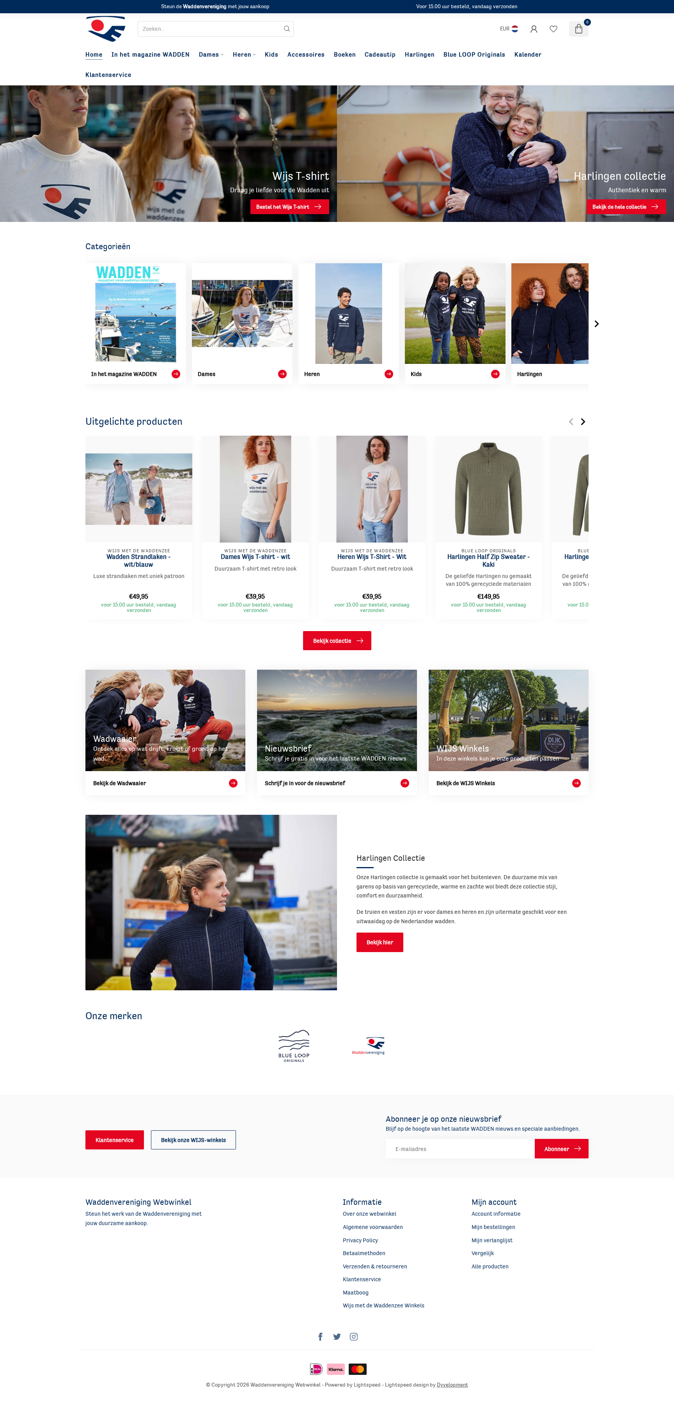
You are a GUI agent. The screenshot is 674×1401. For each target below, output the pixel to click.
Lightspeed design (407, 1385)
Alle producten (490, 1266)
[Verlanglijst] (553, 29)
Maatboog (356, 1292)
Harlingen (420, 54)
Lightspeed (367, 1385)
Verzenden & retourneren (375, 1266)
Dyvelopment (452, 1385)
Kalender (528, 54)
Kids (271, 54)
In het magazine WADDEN (151, 54)
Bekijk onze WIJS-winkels (193, 1140)
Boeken (345, 54)
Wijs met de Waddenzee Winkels (383, 1305)
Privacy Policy (360, 1240)
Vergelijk (483, 1253)
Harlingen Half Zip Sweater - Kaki (488, 560)
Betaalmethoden (364, 1253)
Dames (209, 54)
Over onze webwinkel (369, 1213)
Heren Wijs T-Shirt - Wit (371, 556)
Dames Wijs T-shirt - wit (255, 556)
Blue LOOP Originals (474, 54)
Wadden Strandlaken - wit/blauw (138, 560)
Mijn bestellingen (493, 1227)
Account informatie (496, 1213)
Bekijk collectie (332, 640)
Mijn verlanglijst (492, 1240)
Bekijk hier (380, 942)
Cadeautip (380, 54)
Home (94, 54)
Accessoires (306, 54)
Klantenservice (108, 74)
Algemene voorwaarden (373, 1227)
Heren (242, 54)
